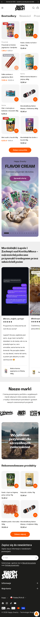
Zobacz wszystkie (20, 150)
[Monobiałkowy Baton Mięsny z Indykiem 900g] (29, 509)
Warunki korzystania (29, 563)
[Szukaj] (33, 8)
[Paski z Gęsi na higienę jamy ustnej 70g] (11, 480)
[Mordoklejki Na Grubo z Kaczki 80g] (29, 125)
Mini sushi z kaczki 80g (10, 137)
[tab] (9, 16)
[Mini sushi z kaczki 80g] (11, 125)
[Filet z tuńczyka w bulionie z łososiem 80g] (11, 93)
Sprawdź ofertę (20, 178)
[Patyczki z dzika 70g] (29, 480)
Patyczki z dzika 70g (27, 492)
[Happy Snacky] (18, 413)
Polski (4, 598)
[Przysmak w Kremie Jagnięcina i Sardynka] (11, 30)
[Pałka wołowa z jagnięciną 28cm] (11, 62)
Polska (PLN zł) (18, 598)
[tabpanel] (20, 82)
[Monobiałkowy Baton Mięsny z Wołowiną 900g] (29, 93)
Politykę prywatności (12, 565)
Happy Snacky (13, 612)
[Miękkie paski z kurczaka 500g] (11, 509)
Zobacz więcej (20, 534)
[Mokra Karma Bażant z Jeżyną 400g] (29, 62)
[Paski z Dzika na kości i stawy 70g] (29, 30)
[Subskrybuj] (36, 558)
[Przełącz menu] (2, 8)
